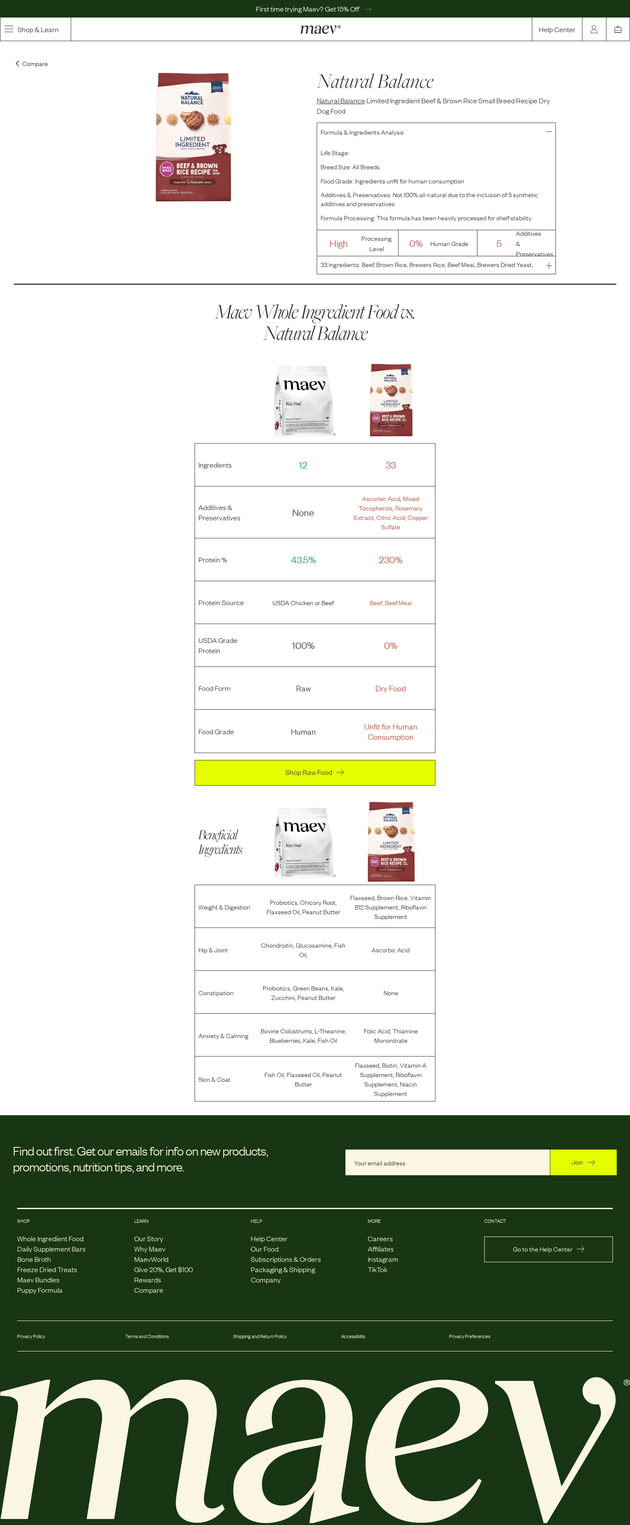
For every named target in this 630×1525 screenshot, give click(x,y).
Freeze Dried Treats (47, 1269)
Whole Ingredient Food (50, 1238)
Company (266, 1279)
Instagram (383, 1259)
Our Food (265, 1248)
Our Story (148, 1238)
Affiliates (381, 1248)
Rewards (147, 1279)
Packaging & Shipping (283, 1269)
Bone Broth (34, 1259)
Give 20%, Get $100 (163, 1269)
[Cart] (618, 29)
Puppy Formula (40, 1289)
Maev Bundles (38, 1279)
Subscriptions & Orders (286, 1259)
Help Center (557, 29)
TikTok (377, 1269)
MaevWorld (151, 1259)
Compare (148, 1289)
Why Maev (149, 1248)
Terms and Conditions (147, 1336)
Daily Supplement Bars (51, 1248)
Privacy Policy (31, 1336)
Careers (380, 1238)
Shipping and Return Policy (260, 1336)
